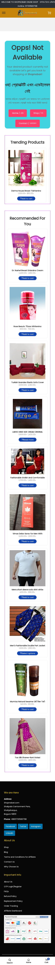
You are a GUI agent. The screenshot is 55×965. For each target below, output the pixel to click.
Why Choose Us (11, 866)
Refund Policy (10, 896)
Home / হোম (17, 113)
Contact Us (9, 861)
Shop (6, 847)
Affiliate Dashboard (13, 910)
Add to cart (27, 198)
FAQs (6, 891)
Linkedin (9, 833)
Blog (6, 852)
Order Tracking (11, 906)
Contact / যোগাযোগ (27, 123)
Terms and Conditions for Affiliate (20, 857)
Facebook (10, 826)
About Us (8, 881)
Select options (28, 653)
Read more (28, 439)
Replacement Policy (13, 901)
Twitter (23, 826)
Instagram (36, 826)
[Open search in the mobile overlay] (9, 959)
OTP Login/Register (13, 886)
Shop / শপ (38, 113)
